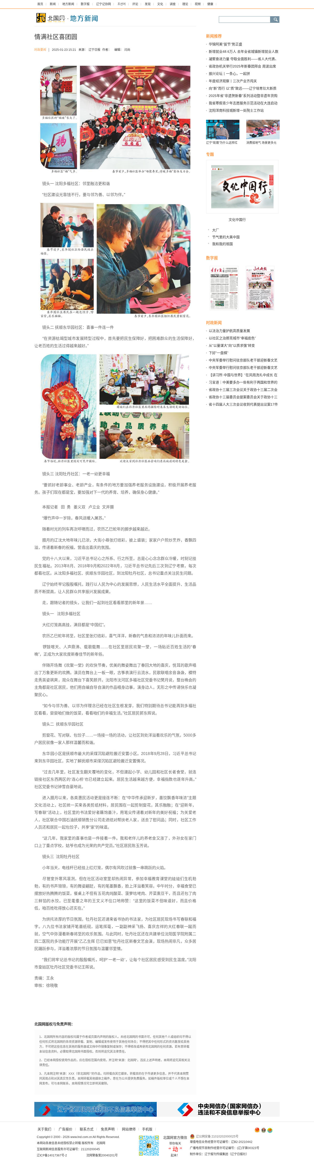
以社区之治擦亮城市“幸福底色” (232, 338)
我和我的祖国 (222, 244)
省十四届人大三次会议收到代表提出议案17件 (243, 404)
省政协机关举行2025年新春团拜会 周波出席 (242, 66)
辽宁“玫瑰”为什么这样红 (221, 143)
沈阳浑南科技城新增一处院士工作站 (236, 110)
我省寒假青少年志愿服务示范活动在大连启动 (243, 103)
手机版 (147, 1129)
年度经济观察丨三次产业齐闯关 (233, 81)
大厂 (215, 230)
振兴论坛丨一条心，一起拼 (229, 74)
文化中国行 (237, 220)
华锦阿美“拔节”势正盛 (225, 44)
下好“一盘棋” (218, 353)
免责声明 (108, 1129)
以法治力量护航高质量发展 (229, 331)
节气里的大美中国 (226, 237)
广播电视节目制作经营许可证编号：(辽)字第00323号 (224, 1148)
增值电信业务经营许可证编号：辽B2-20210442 (221, 1142)
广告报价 (65, 1129)
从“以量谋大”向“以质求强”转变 (232, 345)
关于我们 (44, 1129)
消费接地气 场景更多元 (261, 143)
